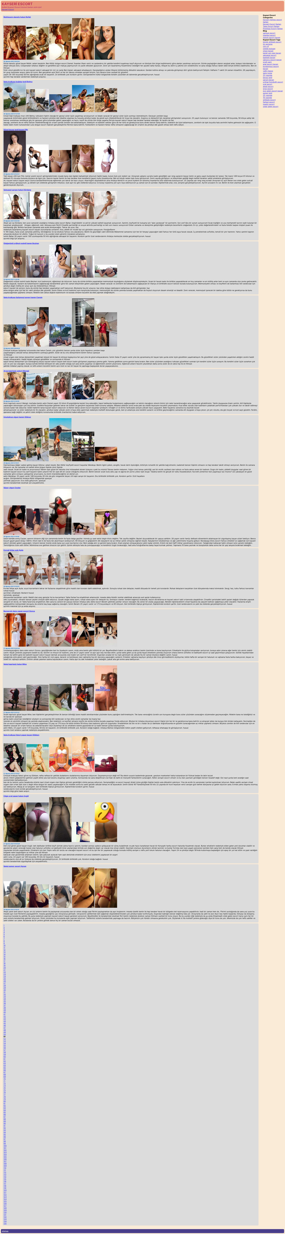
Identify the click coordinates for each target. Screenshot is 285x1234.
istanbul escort (269, 35)
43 (5, 1019)
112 (5, 1172)
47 (5, 1028)
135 (5, 1223)
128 (5, 1208)
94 (5, 1132)
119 (5, 1188)
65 (5, 1068)
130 (5, 1212)
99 (5, 1143)
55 (5, 1045)
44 (5, 1021)
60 (5, 1057)
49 (5, 1032)
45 (5, 1023)
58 (5, 1052)
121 (5, 1192)
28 (5, 985)
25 (5, 979)
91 (4, 1126)
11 (4, 947)
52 (5, 1039)
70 (5, 1079)
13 (4, 952)
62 (5, 1061)
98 (5, 1141)
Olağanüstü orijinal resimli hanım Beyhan (21, 243)
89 (5, 1121)
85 (5, 1112)
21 (4, 970)
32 (5, 994)
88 (5, 1119)
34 (5, 999)
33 (5, 996)
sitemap (5, 1231)
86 (5, 1114)
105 (5, 1157)
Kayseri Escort (8, 9)
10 (4, 945)
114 (5, 1177)
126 (5, 1203)
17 (4, 961)
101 (5, 1148)
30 (5, 990)
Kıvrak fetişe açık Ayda (13, 550)
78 (5, 1097)
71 (4, 1081)
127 (5, 1206)
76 (5, 1092)
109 (5, 1166)
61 (4, 1059)
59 (5, 1054)
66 (5, 1070)
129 (5, 1210)
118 (5, 1186)
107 (5, 1161)
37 (5, 1005)
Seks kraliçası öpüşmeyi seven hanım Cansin (23, 297)
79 (5, 1099)
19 (4, 965)
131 (5, 1215)
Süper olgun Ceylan (12, 488)
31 (4, 992)
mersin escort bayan (271, 37)
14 (4, 954)
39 (5, 1010)
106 (5, 1159)
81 (4, 1103)
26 (5, 981)
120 (5, 1190)
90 (5, 1123)
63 (5, 1063)
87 (5, 1117)
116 (5, 1181)
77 (5, 1094)
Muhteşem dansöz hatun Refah (17, 17)
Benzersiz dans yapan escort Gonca (19, 611)
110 (5, 1168)
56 (5, 1048)
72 (5, 1083)
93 (5, 1130)
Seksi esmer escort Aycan (15, 866)
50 (5, 1034)
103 (5, 1152)
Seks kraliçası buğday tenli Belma (18, 82)
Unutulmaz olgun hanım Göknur (17, 417)
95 (5, 1134)
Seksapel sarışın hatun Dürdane (17, 190)
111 (5, 1170)
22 (5, 972)
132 (5, 1217)
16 (4, 959)
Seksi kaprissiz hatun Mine (15, 664)
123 (5, 1197)
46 (5, 1025)
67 (5, 1072)
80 (5, 1101)
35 (5, 1001)
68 (5, 1074)
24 (5, 976)
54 (5, 1043)
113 (5, 1174)
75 (5, 1090)
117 (5, 1183)
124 (5, 1199)
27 (5, 983)
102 (5, 1150)
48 (5, 1030)
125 (5, 1201)
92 (5, 1128)
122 (5, 1194)
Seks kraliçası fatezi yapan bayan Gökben (21, 735)
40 (5, 1012)
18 (4, 963)
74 (5, 1088)
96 (5, 1137)
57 (5, 1050)
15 (4, 956)
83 (5, 1108)
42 (5, 1016)
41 (4, 1014)
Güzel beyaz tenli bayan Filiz (16, 130)
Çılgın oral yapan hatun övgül (16, 796)
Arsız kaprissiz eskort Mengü (16, 371)
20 (5, 968)
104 (5, 1154)
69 (5, 1077)
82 (5, 1105)
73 (5, 1085)
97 (5, 1139)
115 (5, 1179)
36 (5, 1003)
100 (5, 1146)
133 (5, 1219)
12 (4, 950)
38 (5, 1008)
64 (5, 1065)
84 (5, 1110)
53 (5, 1041)
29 (5, 988)
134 (5, 1221)
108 (5, 1163)
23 (5, 974)
